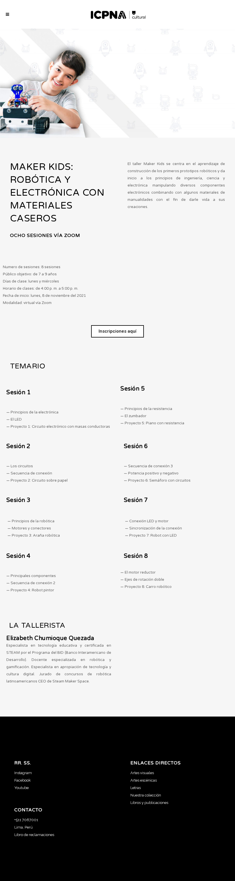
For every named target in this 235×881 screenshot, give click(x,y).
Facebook (22, 780)
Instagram (23, 773)
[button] (117, 331)
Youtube (21, 788)
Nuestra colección (145, 795)
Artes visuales (142, 773)
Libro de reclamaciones (34, 835)
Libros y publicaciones (149, 802)
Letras (135, 788)
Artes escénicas (143, 780)
